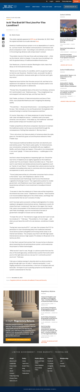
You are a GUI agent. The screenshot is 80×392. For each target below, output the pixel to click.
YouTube (50, 371)
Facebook (50, 361)
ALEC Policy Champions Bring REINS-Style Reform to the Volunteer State (49, 318)
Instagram (50, 366)
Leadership (13, 363)
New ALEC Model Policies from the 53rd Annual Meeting (68, 40)
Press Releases (39, 365)
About (27, 6)
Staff (11, 368)
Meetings (36, 6)
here (37, 41)
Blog (23, 368)
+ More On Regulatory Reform (49, 342)
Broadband (31, 280)
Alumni (11, 371)
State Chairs (13, 366)
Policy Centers (26, 371)
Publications (47, 6)
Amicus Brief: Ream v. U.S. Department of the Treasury (68, 77)
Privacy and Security (41, 280)
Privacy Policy (13, 378)
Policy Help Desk (66, 1)
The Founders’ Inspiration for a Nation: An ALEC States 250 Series (68, 92)
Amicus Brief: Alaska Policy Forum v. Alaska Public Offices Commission (68, 84)
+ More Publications (67, 101)
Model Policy (25, 366)
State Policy (70, 6)
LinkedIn (50, 368)
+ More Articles (66, 65)
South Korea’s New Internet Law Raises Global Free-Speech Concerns (68, 56)
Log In (51, 1)
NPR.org (33, 39)
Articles (57, 6)
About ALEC (13, 361)
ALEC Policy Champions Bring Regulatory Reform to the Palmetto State (49, 309)
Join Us (58, 1)
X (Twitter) (50, 363)
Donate (76, 1)
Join (61, 361)
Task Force (25, 363)
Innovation (25, 280)
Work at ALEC (13, 380)
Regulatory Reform (15, 280)
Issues (24, 361)
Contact (12, 373)
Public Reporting (14, 375)
